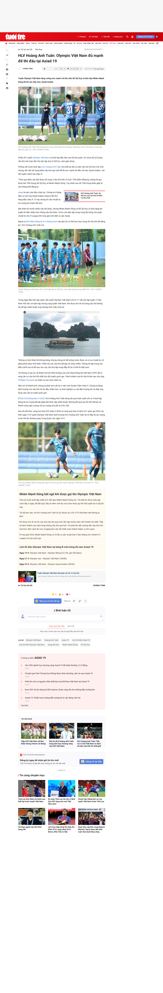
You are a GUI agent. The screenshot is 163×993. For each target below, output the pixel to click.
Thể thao (112, 43)
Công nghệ (68, 43)
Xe (74, 43)
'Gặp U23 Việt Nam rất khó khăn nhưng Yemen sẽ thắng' (33, 742)
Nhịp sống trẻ (88, 43)
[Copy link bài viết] (80, 601)
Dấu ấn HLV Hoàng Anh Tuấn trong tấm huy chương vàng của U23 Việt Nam (61, 743)
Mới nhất (12, 43)
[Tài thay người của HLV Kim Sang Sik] (31, 816)
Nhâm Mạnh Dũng (70, 645)
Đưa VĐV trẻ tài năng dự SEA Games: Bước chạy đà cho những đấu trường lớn (60, 690)
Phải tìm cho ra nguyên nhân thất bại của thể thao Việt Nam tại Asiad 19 (57, 681)
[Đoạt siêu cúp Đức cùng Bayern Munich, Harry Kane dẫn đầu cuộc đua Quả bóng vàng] (91, 816)
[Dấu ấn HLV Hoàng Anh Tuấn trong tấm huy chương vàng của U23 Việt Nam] (61, 731)
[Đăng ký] (91, 761)
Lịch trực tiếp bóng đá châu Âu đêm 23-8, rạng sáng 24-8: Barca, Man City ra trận (61, 829)
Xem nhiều (20, 43)
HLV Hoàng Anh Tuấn (51, 167)
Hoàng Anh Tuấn (51, 640)
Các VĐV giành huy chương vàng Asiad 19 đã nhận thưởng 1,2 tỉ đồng (56, 665)
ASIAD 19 (40, 657)
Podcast (82, 37)
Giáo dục (120, 43)
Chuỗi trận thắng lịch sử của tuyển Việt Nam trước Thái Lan (91, 800)
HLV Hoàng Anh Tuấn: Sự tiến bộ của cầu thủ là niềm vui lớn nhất (91, 195)
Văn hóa (98, 43)
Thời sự (34, 43)
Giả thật (144, 43)
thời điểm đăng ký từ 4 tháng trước (42, 221)
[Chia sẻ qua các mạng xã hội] (85, 601)
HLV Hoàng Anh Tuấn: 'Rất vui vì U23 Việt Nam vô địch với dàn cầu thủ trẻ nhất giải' (89, 743)
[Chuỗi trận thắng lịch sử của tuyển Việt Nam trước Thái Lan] (91, 788)
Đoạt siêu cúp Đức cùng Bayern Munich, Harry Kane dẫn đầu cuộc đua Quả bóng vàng (91, 829)
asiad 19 (65, 640)
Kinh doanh (58, 43)
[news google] (94, 69)
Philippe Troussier (26, 380)
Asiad (20, 192)
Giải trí (105, 43)
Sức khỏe (136, 43)
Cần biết (106, 37)
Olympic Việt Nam (41, 158)
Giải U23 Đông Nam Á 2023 (32, 398)
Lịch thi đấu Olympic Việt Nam (32, 645)
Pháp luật (49, 43)
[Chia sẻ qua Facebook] (74, 601)
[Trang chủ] (6, 43)
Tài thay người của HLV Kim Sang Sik (30, 828)
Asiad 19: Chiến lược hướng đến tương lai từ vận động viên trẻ (52, 698)
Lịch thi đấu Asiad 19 (81, 640)
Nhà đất (128, 43)
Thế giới (41, 43)
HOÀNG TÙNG (28, 69)
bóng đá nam (53, 645)
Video (28, 43)
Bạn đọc (152, 43)
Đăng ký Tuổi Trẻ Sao (145, 37)
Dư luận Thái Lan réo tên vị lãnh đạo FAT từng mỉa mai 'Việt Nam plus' (61, 801)
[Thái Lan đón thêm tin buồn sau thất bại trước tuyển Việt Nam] (31, 788)
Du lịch (79, 43)
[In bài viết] (7, 88)
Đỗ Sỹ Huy (85, 645)
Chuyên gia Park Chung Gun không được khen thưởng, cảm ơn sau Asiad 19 (59, 673)
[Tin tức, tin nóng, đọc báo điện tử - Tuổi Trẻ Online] (15, 36)
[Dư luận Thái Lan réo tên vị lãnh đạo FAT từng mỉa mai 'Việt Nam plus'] (61, 788)
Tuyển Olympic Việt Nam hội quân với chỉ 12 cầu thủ (58, 573)
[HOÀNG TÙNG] (20, 69)
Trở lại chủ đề (26, 49)
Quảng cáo (119, 37)
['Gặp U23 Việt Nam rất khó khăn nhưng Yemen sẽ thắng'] (33, 731)
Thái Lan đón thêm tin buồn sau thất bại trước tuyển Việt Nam (31, 800)
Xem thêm (24, 705)
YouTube (94, 37)
